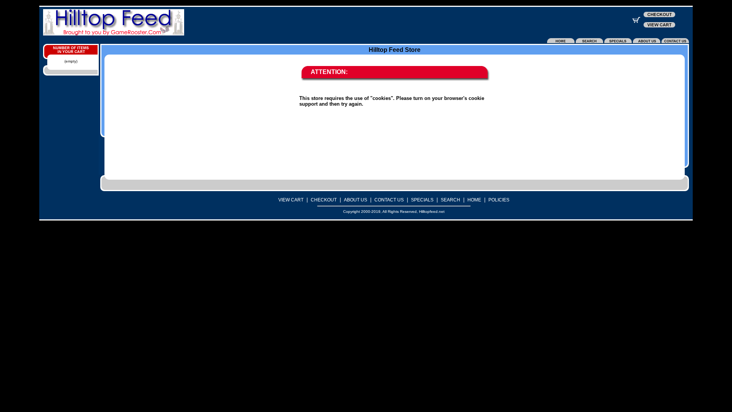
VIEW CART (290, 200)
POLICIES (498, 200)
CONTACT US (389, 200)
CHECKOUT (324, 200)
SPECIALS (422, 200)
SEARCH (450, 200)
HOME (474, 200)
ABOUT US (355, 200)
